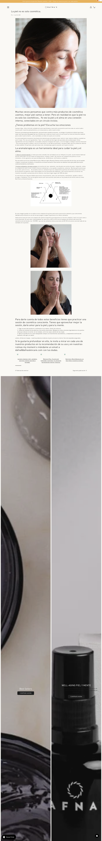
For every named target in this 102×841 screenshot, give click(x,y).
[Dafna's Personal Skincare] (51, 7)
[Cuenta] (91, 7)
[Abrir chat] (97, 836)
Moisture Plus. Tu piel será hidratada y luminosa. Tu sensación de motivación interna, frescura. (51, 360)
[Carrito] (94, 7)
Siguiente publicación (79, 370)
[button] (99, 0)
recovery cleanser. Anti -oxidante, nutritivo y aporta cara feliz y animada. (27, 360)
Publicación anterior (22, 370)
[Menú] (8, 7)
